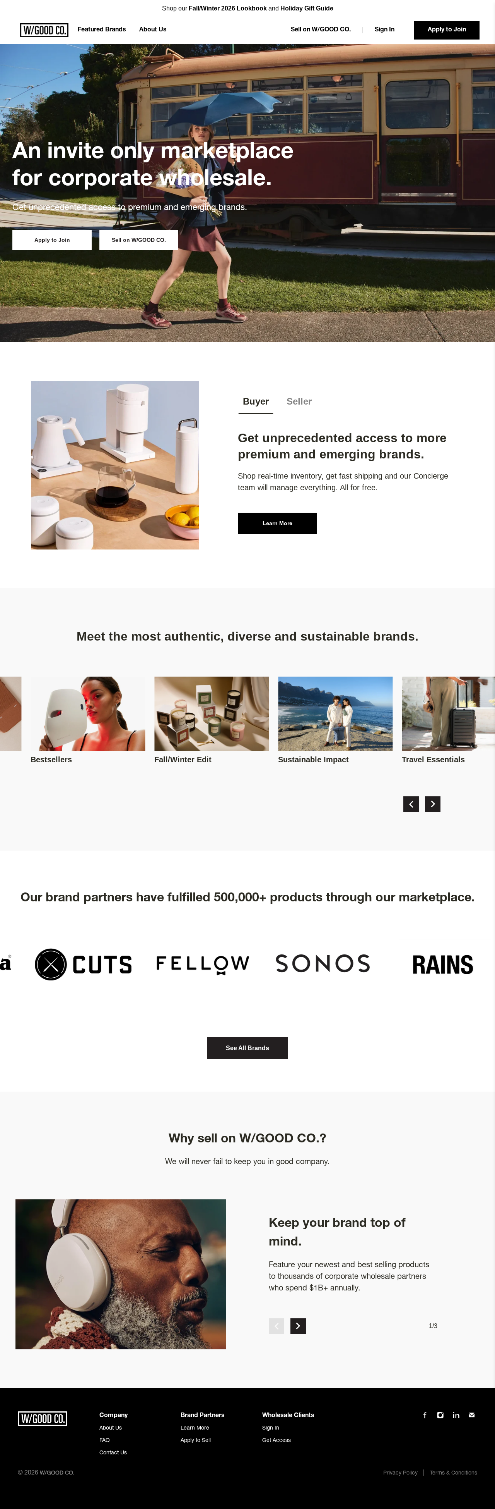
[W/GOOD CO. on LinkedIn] (456, 1417)
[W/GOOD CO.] (44, 30)
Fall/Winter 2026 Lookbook (228, 8)
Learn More (277, 523)
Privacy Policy (400, 1473)
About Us (153, 30)
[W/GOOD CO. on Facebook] (424, 1417)
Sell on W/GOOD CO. (321, 30)
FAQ (104, 1441)
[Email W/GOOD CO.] (471, 1417)
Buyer (256, 401)
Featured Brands (102, 30)
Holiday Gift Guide (306, 8)
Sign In (384, 30)
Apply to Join (447, 30)
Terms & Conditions (453, 1473)
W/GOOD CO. (57, 1473)
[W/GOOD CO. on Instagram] (440, 1417)
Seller (299, 401)
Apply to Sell (196, 1441)
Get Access (276, 1441)
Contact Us (113, 1453)
